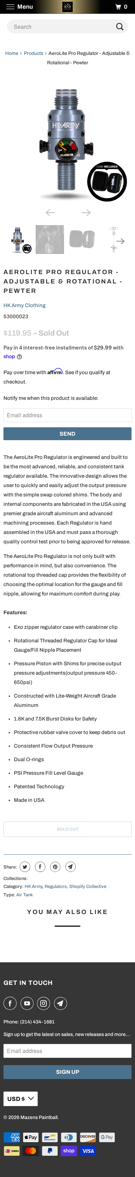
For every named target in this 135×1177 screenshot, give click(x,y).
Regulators (56, 886)
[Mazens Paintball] (67, 7)
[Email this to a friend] (70, 867)
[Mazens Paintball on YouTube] (28, 1003)
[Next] (85, 212)
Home (11, 53)
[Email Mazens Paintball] (62, 1003)
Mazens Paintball (38, 1117)
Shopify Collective (87, 886)
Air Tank (24, 894)
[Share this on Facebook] (39, 867)
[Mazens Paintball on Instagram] (45, 1003)
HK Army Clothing (24, 305)
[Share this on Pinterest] (54, 867)
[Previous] (49, 212)
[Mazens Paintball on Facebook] (11, 1003)
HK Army (33, 886)
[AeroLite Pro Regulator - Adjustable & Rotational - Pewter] (67, 141)
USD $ (16, 1099)
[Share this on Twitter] (24, 867)
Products (33, 53)
